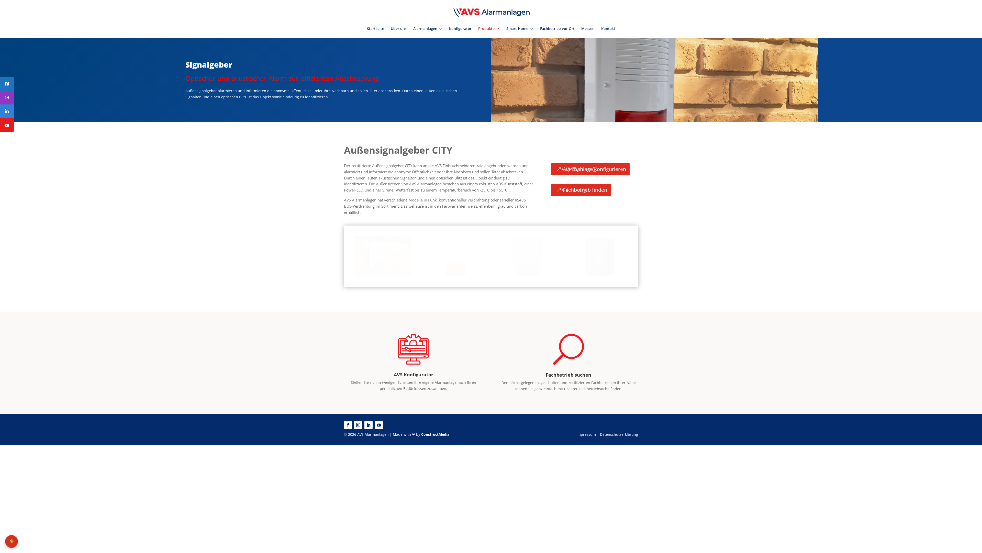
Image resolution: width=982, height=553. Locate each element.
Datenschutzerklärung (619, 434)
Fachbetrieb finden (585, 189)
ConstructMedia (435, 434)
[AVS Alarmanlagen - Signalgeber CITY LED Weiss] (454, 275)
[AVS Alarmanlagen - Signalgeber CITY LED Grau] (526, 275)
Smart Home (517, 29)
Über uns (399, 29)
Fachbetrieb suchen (568, 375)
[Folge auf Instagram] (358, 425)
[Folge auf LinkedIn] (368, 425)
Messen (588, 29)
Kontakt (608, 29)
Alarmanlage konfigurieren (594, 169)
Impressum (586, 434)
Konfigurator (460, 29)
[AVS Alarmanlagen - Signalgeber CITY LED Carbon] (599, 275)
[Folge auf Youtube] (379, 425)
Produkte (486, 29)
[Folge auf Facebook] (348, 425)
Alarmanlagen (425, 29)
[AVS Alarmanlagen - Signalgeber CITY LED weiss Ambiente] (382, 275)
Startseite (375, 29)
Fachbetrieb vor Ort (557, 29)
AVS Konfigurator (413, 374)
